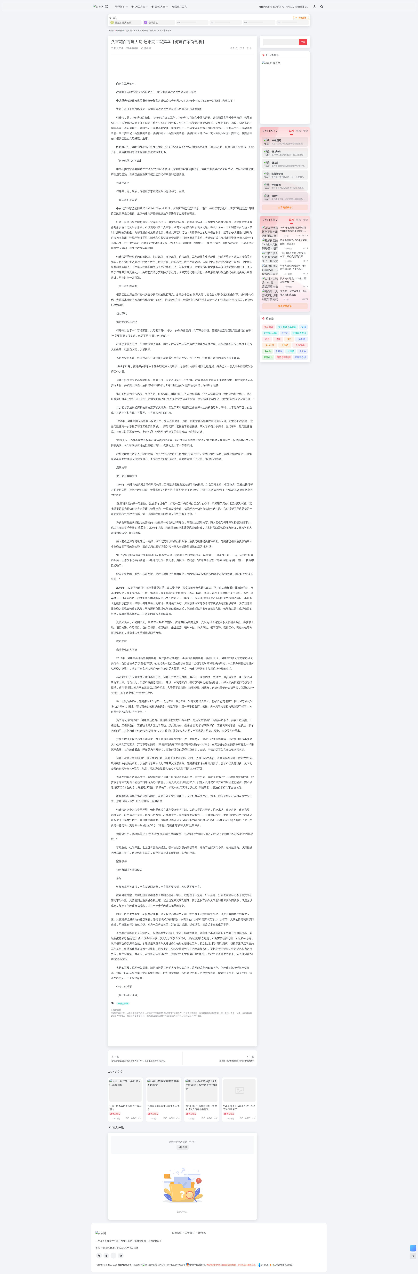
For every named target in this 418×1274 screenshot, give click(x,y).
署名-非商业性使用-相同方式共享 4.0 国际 (117, 1247)
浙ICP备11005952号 (133, 1264)
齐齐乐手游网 (284, 357)
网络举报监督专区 (198, 1264)
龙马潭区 (268, 327)
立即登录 (182, 1147)
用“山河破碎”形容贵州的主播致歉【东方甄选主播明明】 (201, 1107)
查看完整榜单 (285, 207)
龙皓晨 (301, 339)
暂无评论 (118, 1127)
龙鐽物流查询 (299, 333)
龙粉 (289, 339)
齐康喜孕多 (300, 357)
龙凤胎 (290, 351)
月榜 (305, 131)
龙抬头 (267, 351)
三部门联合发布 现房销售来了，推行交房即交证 (293, 254)
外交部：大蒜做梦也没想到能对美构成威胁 (293, 292)
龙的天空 (269, 345)
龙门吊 (284, 333)
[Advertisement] (285, 75)
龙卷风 (279, 351)
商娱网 (147, 48)
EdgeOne (265, 1264)
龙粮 (278, 339)
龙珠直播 (300, 345)
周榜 (298, 131)
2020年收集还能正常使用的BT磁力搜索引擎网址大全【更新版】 (293, 231)
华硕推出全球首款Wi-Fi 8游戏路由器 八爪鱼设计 (293, 267)
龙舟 (267, 339)
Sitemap (202, 1232)
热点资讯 (120, 30)
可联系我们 (188, 1015)
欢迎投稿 (176, 1232)
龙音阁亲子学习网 (287, 327)
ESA (275, 1264)
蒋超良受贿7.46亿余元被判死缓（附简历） (293, 241)
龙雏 (303, 327)
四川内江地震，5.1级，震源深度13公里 (293, 280)
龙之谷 (302, 351)
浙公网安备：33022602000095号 (170, 1264)
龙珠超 (284, 345)
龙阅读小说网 (270, 333)
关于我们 (189, 1232)
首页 (112, 30)
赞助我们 (302, 17)
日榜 (291, 131)
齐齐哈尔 (268, 357)
